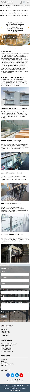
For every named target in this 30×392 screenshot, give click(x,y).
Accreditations (5, 332)
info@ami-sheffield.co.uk (15, 381)
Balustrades (14, 48)
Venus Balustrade (6, 347)
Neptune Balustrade (7, 351)
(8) (3, 5)
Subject (3, 296)
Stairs (2, 361)
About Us (4, 329)
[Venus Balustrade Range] (15, 161)
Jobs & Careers (5, 334)
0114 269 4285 (15, 379)
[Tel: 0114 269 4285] (21, 3)
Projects (3, 365)
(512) (4, 8)
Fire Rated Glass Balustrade (9, 344)
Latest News (4, 335)
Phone (3, 283)
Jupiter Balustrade (6, 348)
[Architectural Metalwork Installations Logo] (7, 2)
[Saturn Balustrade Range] (15, 222)
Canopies (4, 362)
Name (3, 271)
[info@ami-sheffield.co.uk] (24, 3)
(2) (3, 10)
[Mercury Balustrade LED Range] (15, 128)
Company (4, 277)
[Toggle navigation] (28, 2)
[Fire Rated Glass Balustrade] (15, 96)
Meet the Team (5, 331)
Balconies (4, 359)
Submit (4, 316)
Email (2, 289)
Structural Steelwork (7, 364)
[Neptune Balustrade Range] (15, 253)
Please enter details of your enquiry (11, 302)
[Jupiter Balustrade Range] (15, 191)
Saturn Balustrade (6, 349)
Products (8, 48)
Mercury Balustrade (6, 345)
